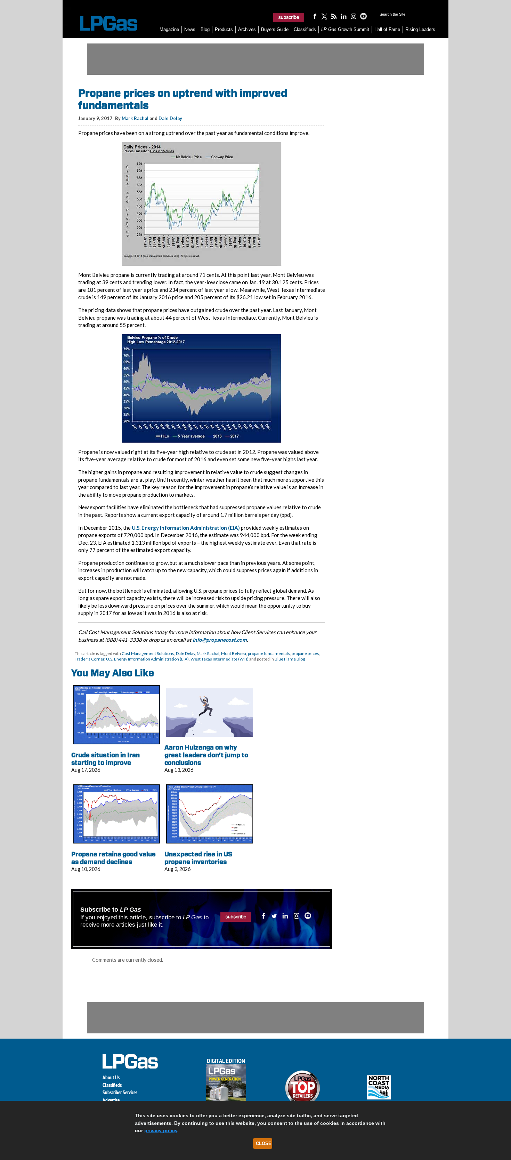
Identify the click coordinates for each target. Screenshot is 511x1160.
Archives (247, 29)
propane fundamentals (269, 653)
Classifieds (305, 29)
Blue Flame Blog (290, 659)
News (189, 29)
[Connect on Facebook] (314, 16)
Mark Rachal (135, 118)
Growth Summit (345, 29)
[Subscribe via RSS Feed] (334, 16)
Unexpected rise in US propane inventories (198, 857)
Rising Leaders (420, 29)
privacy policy (160, 1130)
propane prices (305, 653)
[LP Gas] (102, 23)
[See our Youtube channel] (363, 16)
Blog (205, 29)
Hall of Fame (387, 29)
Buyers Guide (275, 29)
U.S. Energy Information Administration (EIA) (186, 528)
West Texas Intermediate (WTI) (219, 659)
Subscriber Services (120, 1092)
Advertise (111, 1100)
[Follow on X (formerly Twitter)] (324, 16)
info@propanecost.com (220, 640)
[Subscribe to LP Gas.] (289, 17)
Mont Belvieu (233, 653)
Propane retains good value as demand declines (113, 857)
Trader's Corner (89, 659)
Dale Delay (170, 118)
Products (224, 29)
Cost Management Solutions (148, 653)
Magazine (169, 29)
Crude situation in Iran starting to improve (105, 758)
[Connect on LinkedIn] (344, 16)
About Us (111, 1077)
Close (263, 1143)
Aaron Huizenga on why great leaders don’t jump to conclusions (206, 755)
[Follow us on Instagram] (353, 16)
